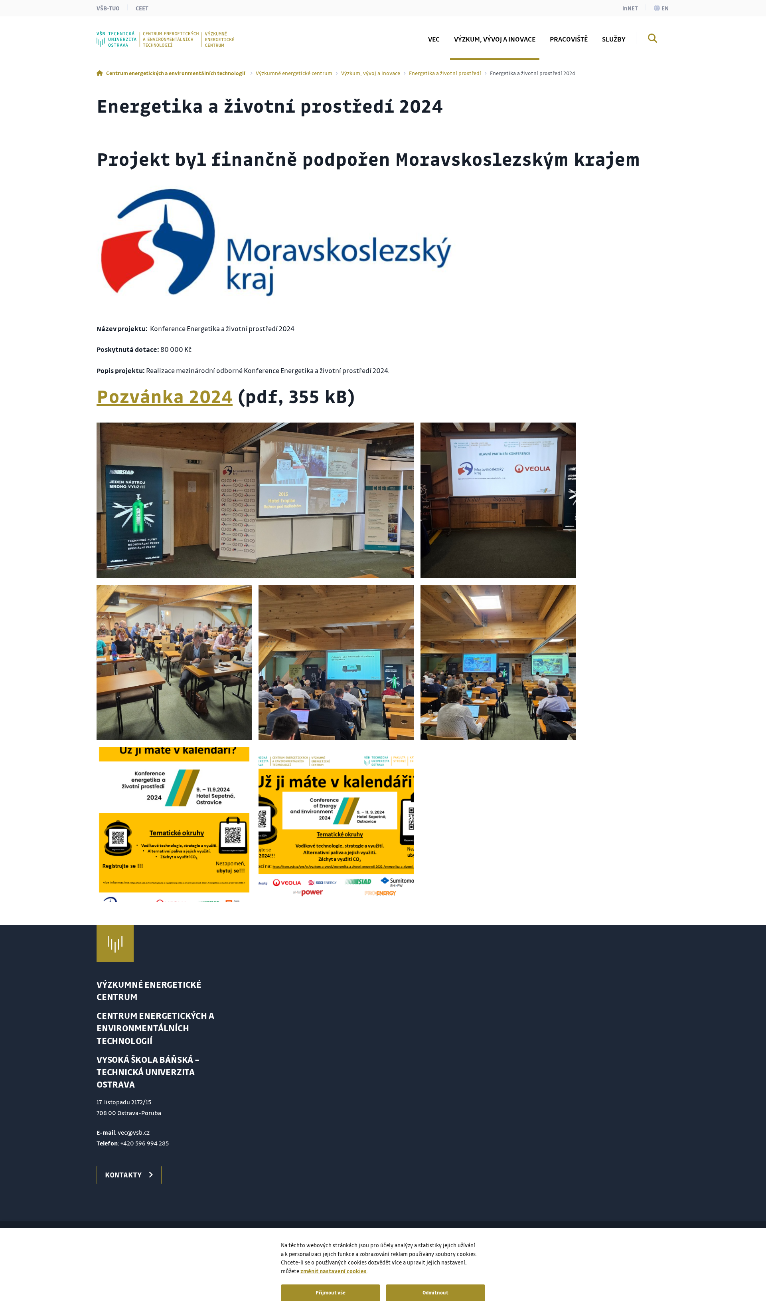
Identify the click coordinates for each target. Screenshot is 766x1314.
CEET (142, 8)
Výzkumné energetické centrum (294, 72)
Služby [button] (614, 39)
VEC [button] (434, 39)
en (665, 8)
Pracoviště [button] (569, 39)
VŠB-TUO (108, 8)
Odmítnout (435, 1292)
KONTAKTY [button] (123, 1174)
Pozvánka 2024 (165, 395)
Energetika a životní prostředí (445, 72)
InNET (630, 8)
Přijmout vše (330, 1292)
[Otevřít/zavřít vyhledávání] (652, 40)
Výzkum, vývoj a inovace (370, 72)
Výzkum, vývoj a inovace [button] (494, 39)
